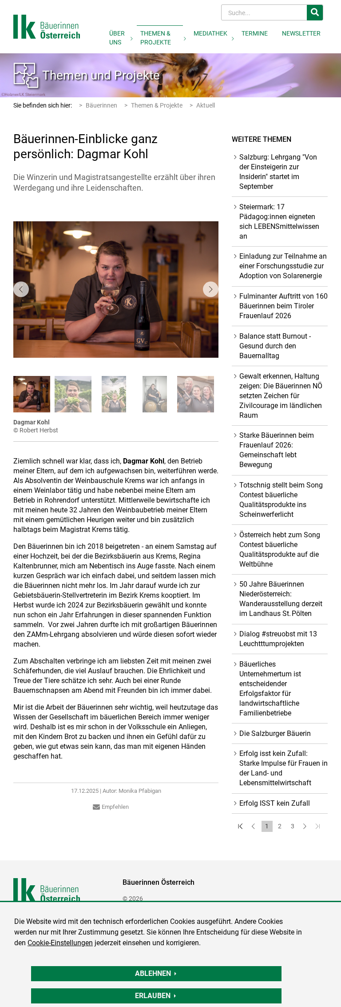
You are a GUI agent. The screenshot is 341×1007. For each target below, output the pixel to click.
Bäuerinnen (101, 105)
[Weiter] (305, 826)
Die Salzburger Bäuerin (275, 733)
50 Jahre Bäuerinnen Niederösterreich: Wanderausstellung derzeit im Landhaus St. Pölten (280, 599)
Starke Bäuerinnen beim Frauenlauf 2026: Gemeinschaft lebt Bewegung (276, 450)
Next (210, 289)
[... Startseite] (46, 26)
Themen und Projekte (101, 75)
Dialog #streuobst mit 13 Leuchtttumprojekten (278, 639)
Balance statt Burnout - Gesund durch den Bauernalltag (275, 346)
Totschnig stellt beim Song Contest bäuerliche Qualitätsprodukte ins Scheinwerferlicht (281, 500)
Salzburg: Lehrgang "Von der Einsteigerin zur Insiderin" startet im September (278, 172)
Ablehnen (153, 973)
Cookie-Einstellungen (60, 943)
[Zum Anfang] (241, 826)
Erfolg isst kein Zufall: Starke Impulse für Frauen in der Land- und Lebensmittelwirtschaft (283, 768)
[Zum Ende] (318, 826)
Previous (21, 289)
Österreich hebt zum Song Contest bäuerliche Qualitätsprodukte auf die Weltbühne (279, 549)
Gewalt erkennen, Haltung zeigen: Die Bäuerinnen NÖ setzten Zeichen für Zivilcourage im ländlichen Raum (280, 396)
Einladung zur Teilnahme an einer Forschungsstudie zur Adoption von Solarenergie (283, 266)
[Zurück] (254, 826)
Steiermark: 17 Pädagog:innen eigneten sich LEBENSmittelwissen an (279, 221)
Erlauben (152, 995)
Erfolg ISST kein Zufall (274, 803)
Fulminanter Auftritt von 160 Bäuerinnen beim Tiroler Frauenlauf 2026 (283, 306)
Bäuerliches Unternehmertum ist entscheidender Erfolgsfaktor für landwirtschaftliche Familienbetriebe (270, 688)
